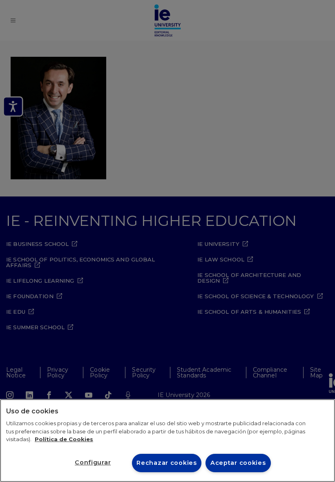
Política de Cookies (64, 439)
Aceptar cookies (238, 462)
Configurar (93, 462)
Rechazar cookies (166, 462)
